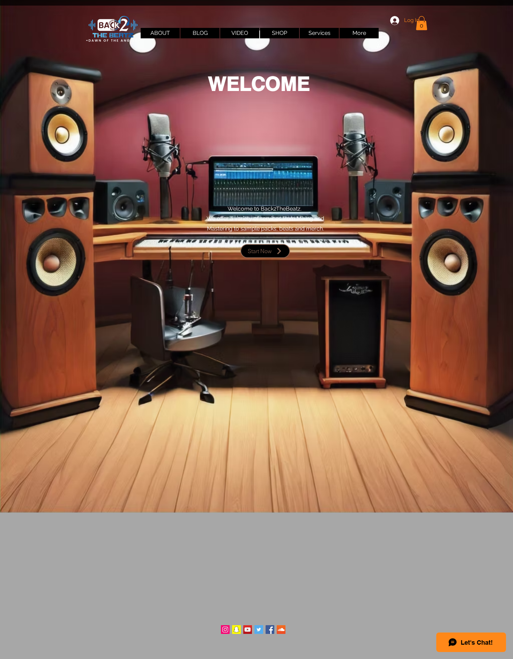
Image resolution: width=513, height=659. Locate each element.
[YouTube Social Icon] (247, 629)
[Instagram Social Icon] (225, 629)
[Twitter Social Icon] (258, 629)
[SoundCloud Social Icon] (281, 629)
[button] (422, 23)
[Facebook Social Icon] (270, 629)
